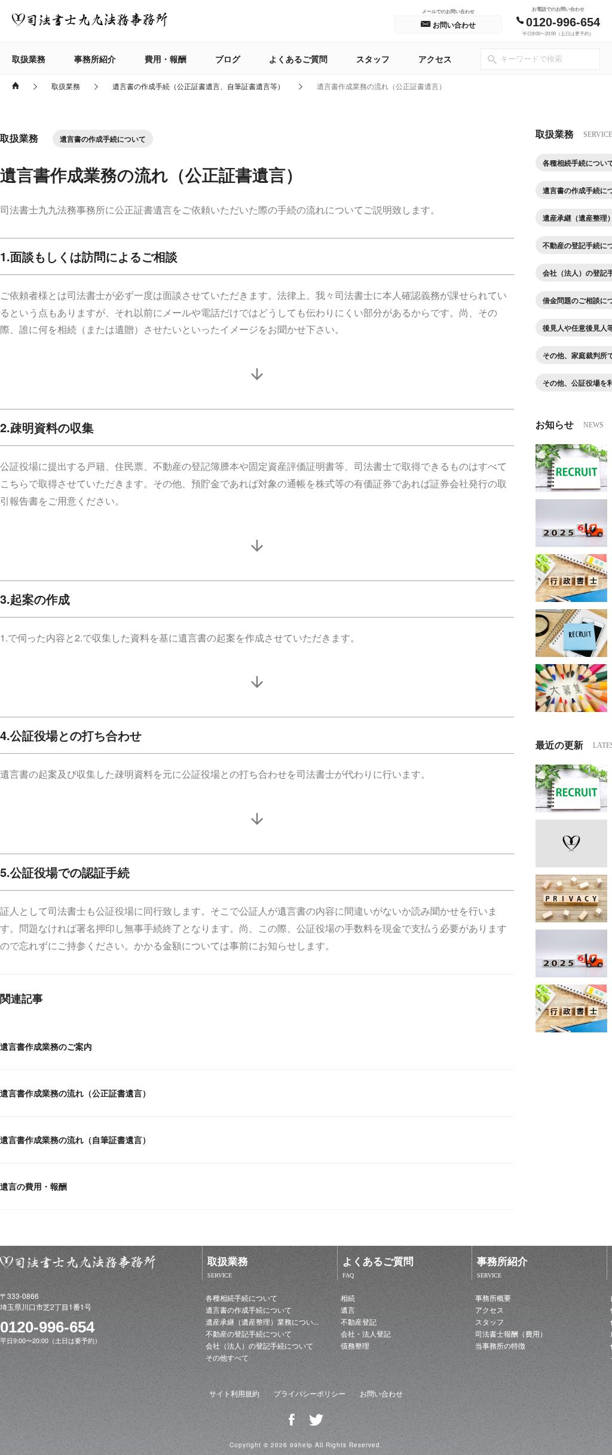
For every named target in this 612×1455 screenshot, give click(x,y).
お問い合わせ (381, 1393)
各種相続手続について (241, 1297)
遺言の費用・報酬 (33, 1186)
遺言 (348, 1309)
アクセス (435, 59)
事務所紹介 (95, 59)
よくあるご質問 (298, 59)
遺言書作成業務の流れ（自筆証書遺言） (75, 1139)
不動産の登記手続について (249, 1333)
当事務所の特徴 (500, 1345)
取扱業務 (28, 59)
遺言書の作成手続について (249, 1309)
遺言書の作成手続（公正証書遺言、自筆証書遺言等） (198, 85)
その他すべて (227, 1357)
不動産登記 (359, 1321)
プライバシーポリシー (309, 1393)
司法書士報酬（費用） (511, 1333)
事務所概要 (493, 1297)
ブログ (227, 59)
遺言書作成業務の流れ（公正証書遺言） (75, 1093)
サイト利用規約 (234, 1393)
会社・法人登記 (366, 1333)
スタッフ (373, 59)
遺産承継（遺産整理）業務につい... (262, 1321)
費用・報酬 (165, 59)
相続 (348, 1297)
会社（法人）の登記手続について (259, 1345)
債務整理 (355, 1345)
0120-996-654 (47, 1327)
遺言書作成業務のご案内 (46, 1046)
